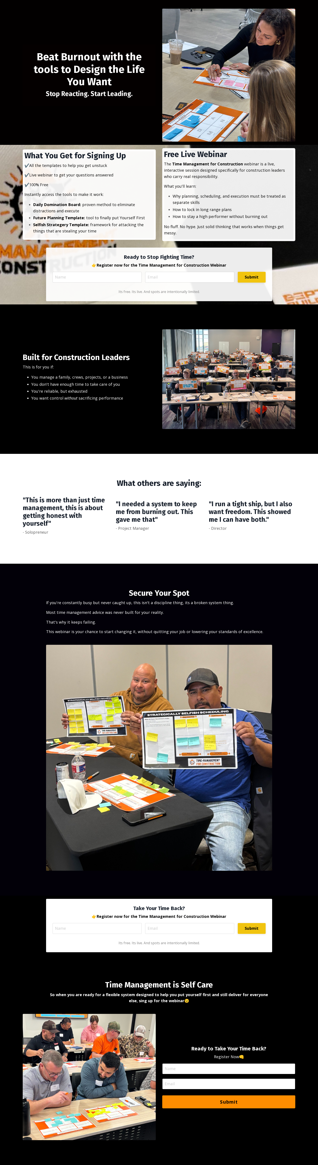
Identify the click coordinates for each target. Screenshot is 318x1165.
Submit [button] (252, 277)
